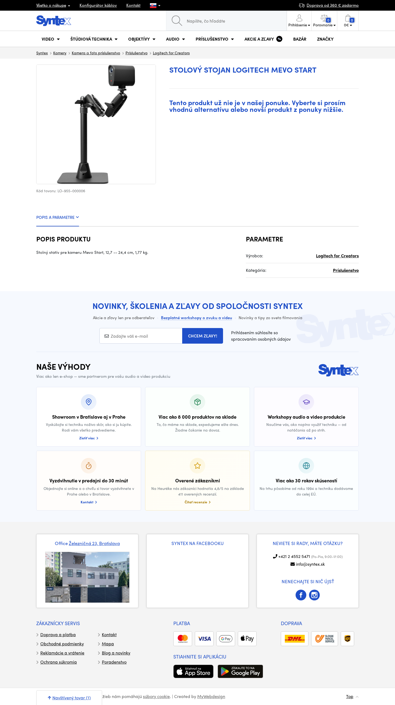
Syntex (42, 52)
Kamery (59, 52)
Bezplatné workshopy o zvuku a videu (196, 318)
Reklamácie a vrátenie (62, 653)
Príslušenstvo (136, 52)
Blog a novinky (116, 653)
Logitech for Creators (171, 52)
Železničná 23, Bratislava (94, 543)
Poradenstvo (114, 662)
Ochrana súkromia (58, 662)
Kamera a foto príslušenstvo (96, 52)
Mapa (108, 643)
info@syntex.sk (310, 564)
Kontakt (133, 5)
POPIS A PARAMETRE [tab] (55, 217)
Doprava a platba (58, 634)
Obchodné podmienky (62, 643)
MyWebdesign (211, 696)
